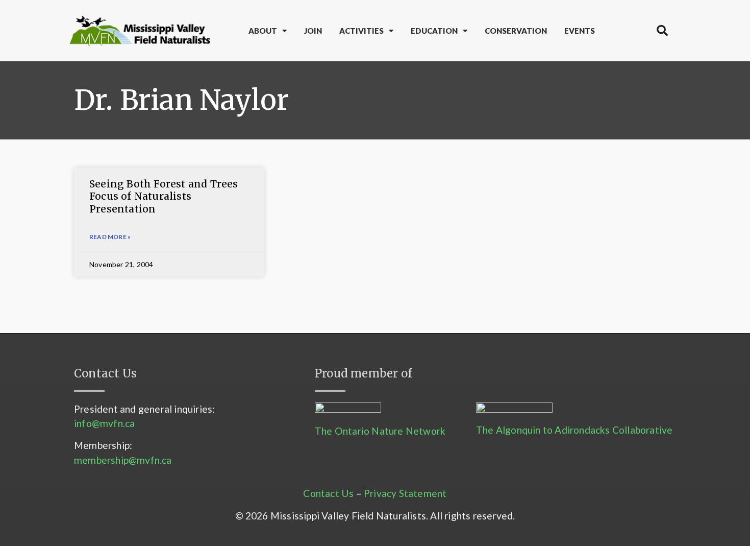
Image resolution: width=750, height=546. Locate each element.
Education (434, 30)
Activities (361, 30)
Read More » (110, 237)
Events (579, 30)
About (262, 30)
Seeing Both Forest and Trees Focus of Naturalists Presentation (163, 196)
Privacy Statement (405, 493)
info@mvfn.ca (104, 423)
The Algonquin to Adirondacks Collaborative (574, 430)
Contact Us (328, 493)
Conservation (516, 30)
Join (313, 30)
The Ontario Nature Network (380, 431)
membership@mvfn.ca (123, 460)
